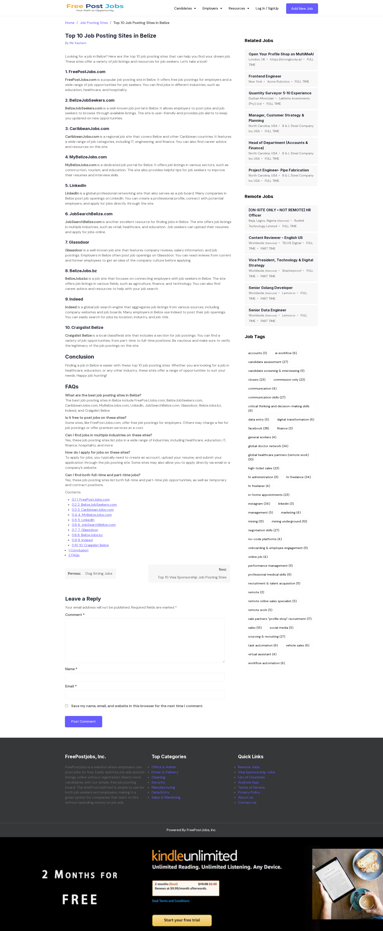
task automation (263, 645)
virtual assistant (262, 654)
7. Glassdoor (85, 530)
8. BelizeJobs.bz (87, 535)
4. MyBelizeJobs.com (92, 514)
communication (262, 388)
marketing (291, 512)
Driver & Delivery (165, 772)
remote (256, 592)
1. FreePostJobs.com (91, 499)
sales (255, 628)
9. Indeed (82, 540)
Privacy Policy (249, 792)
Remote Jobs (249, 767)
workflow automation (266, 663)
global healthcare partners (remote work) (278, 457)
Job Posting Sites (94, 22)
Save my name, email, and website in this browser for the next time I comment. (137, 706)
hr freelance (298, 477)
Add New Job (302, 8)
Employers (210, 8)
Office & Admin (164, 767)
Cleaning (158, 777)
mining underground (289, 521)
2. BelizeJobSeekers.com (94, 504)
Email (71, 686)
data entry (258, 419)
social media (281, 628)
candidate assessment (268, 362)
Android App (248, 782)
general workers (262, 437)
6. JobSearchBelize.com (94, 524)
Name (71, 669)
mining (256, 521)
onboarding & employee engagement (278, 548)
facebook (258, 428)
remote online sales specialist (272, 601)
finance (285, 428)
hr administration (263, 477)
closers (257, 380)
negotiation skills (263, 530)
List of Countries (251, 777)
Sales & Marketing (166, 797)
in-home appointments (268, 495)
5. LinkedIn (83, 520)
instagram (259, 504)
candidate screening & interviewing (276, 371)
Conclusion (78, 550)
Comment (75, 614)
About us (245, 797)
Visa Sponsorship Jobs (256, 772)
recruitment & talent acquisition (274, 583)
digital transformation (295, 419)
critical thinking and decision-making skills (278, 408)
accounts (257, 353)
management (260, 512)
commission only (289, 380)
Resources (237, 8)
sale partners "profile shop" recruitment (280, 619)
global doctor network (268, 446)
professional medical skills (269, 574)
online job (258, 557)
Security (158, 782)
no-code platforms (265, 539)
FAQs (74, 555)
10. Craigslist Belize (90, 545)
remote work (260, 610)
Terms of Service (251, 787)
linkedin (286, 504)
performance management (270, 566)
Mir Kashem (78, 43)
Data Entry (160, 792)
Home (69, 22)
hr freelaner (259, 486)
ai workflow (286, 353)
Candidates (183, 8)
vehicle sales (297, 645)
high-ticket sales (263, 468)
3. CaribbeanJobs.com (93, 509)
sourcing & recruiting (266, 636)
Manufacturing (163, 787)
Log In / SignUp (267, 8)
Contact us (247, 802)
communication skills (266, 397)
